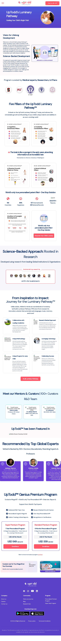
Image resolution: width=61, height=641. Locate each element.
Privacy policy (32, 621)
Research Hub (27, 604)
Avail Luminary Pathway (30, 379)
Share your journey (28, 599)
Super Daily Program (50, 603)
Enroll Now (15, 546)
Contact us (4, 604)
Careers (3, 601)
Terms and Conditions (44, 621)
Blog (24, 601)
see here (40, 554)
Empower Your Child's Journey (44, 236)
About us (3, 599)
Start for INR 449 (52, 3)
